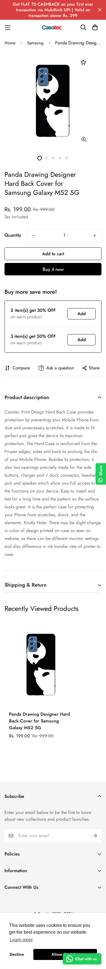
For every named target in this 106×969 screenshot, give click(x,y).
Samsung (35, 43)
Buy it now (53, 269)
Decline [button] (17, 954)
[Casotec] (53, 27)
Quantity (13, 235)
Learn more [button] (21, 939)
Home (10, 43)
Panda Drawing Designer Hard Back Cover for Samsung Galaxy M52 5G (39, 721)
